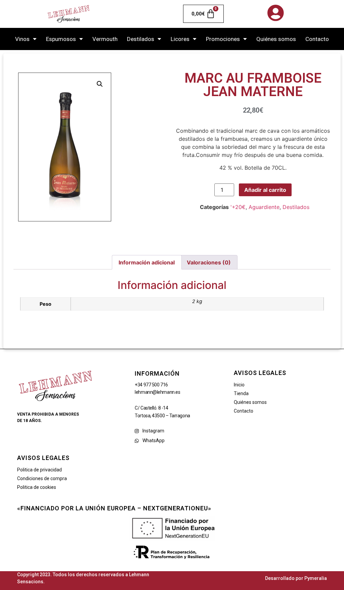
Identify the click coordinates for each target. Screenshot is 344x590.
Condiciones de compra (42, 478)
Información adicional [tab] (147, 262)
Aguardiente (264, 207)
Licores (180, 39)
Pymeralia (315, 578)
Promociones (223, 39)
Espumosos (61, 39)
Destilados (140, 39)
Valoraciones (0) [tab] (209, 262)
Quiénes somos (276, 39)
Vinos (22, 39)
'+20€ (238, 207)
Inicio (239, 384)
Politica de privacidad (39, 469)
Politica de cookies (36, 487)
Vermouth (105, 39)
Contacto (317, 39)
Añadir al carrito (265, 189)
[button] (100, 84)
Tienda (241, 393)
